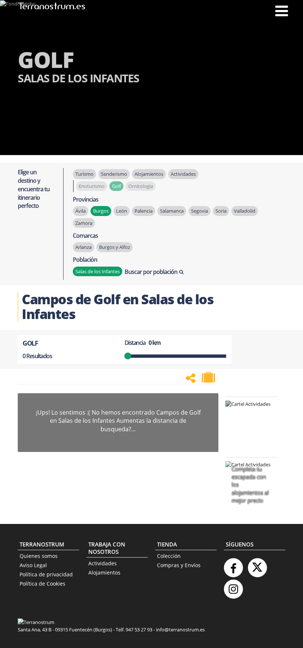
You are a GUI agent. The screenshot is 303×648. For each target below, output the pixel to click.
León (121, 211)
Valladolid (244, 211)
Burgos (101, 211)
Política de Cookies (42, 583)
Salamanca (172, 211)
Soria (221, 211)
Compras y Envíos (179, 565)
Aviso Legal (33, 565)
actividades (183, 174)
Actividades (102, 563)
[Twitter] (257, 565)
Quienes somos (39, 555)
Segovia (199, 211)
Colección (169, 555)
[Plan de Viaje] (209, 377)
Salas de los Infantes (97, 271)
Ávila (80, 211)
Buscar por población (151, 272)
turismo (84, 174)
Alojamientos (104, 572)
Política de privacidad (46, 574)
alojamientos (149, 174)
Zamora (83, 223)
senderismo (114, 174)
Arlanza (83, 247)
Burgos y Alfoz (114, 247)
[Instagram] (233, 586)
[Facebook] (233, 565)
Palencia (144, 211)
